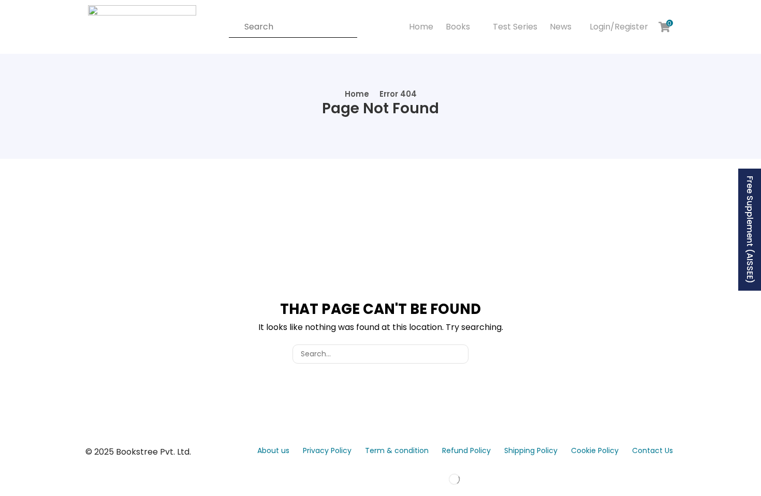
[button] (617, 27)
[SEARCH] (459, 354)
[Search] (232, 27)
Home (357, 93)
